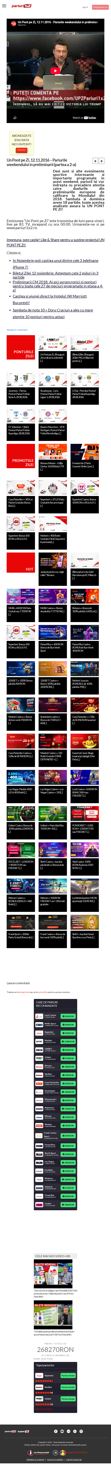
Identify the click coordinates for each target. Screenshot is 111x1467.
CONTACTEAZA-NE (74, 1460)
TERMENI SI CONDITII (35, 1460)
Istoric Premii (47, 1358)
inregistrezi (24, 992)
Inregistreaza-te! (100, 7)
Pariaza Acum (68, 1375)
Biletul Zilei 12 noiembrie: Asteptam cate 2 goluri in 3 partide (55, 275)
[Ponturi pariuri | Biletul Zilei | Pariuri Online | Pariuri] (21, 7)
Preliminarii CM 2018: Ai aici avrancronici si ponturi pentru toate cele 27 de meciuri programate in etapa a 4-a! (58, 286)
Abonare (21, 150)
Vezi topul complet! (44, 1409)
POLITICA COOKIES (55, 1460)
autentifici (42, 992)
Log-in (85, 7)
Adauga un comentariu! (17, 329)
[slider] (44, 1381)
